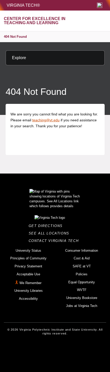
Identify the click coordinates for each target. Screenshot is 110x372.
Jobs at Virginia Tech (81, 306)
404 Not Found (15, 37)
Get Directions (47, 226)
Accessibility (28, 299)
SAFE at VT (82, 266)
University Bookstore (81, 298)
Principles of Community (28, 258)
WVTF (81, 290)
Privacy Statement (28, 266)
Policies (81, 274)
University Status (28, 250)
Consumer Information (81, 250)
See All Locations (50, 233)
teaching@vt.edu (46, 120)
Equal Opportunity (81, 282)
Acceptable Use (28, 274)
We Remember (30, 283)
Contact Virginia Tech (55, 241)
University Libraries (28, 291)
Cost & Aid (82, 258)
